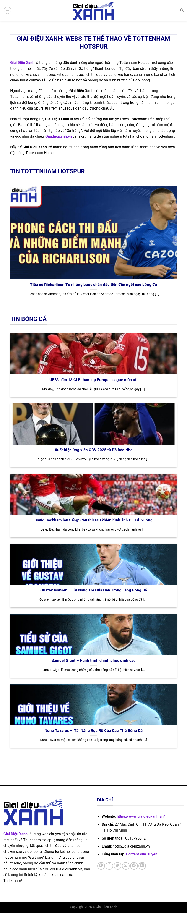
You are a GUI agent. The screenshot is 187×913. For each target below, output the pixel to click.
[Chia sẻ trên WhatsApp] (101, 866)
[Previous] (9, 246)
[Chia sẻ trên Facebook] (109, 866)
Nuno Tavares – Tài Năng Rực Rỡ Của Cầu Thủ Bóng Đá (93, 730)
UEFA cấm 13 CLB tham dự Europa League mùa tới (93, 380)
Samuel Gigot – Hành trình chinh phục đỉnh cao (94, 660)
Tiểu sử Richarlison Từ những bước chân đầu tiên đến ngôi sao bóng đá (93, 285)
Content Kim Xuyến (141, 854)
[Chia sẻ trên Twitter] (117, 866)
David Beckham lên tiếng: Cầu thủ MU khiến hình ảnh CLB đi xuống (93, 520)
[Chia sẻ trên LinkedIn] (142, 866)
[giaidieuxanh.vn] (93, 10)
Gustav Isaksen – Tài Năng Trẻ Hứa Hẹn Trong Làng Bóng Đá (93, 590)
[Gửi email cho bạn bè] (126, 866)
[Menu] (7, 10)
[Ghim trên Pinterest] (134, 866)
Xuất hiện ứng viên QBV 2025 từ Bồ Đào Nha (93, 450)
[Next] (177, 246)
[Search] (182, 10)
